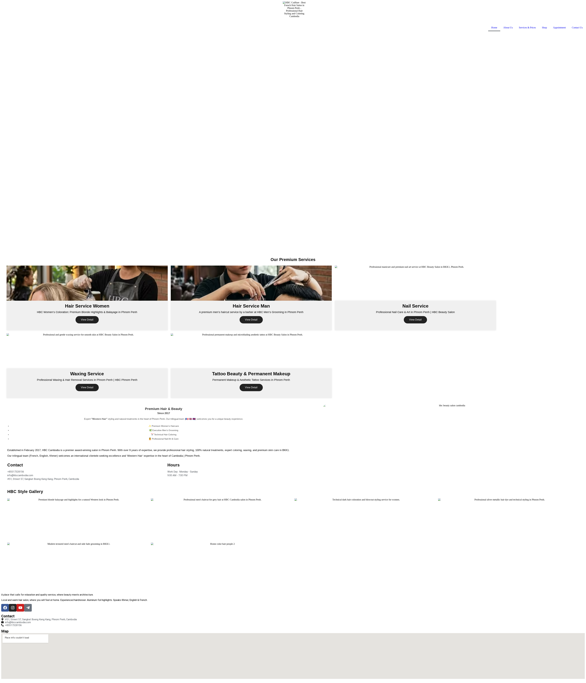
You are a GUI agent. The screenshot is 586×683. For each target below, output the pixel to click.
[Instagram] (12, 608)
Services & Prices (527, 27)
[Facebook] (5, 608)
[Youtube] (20, 608)
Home (494, 27)
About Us (508, 27)
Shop (544, 27)
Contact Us (577, 27)
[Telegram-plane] (28, 608)
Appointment (559, 27)
